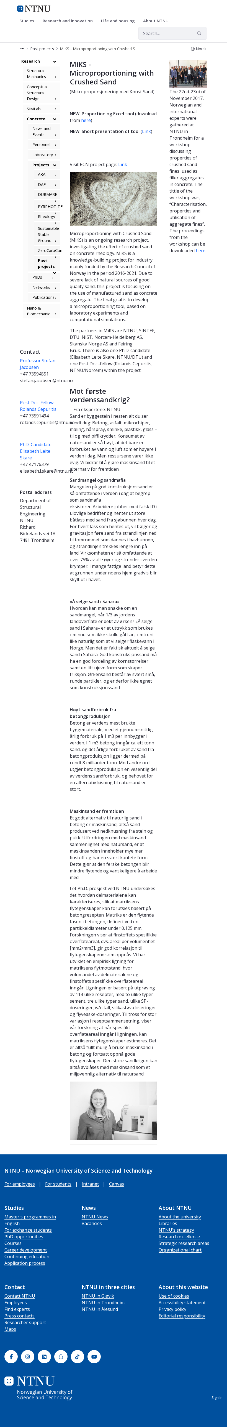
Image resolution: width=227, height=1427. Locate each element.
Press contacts (19, 1316)
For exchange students (28, 1230)
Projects (40, 164)
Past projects (46, 263)
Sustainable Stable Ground (48, 234)
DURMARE (47, 194)
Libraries (168, 1223)
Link (146, 131)
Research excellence (179, 1237)
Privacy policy (172, 1309)
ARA (41, 174)
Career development (25, 1250)
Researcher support (25, 1322)
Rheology (46, 216)
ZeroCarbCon (49, 250)
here (86, 120)
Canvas (116, 1184)
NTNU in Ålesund (100, 1309)
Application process (24, 1263)
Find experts (17, 1309)
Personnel (41, 144)
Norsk (201, 48)
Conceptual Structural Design (37, 92)
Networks (41, 287)
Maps (10, 1329)
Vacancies (92, 1223)
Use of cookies (174, 1296)
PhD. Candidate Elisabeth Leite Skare (35, 451)
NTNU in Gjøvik (98, 1296)
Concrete (36, 118)
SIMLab (34, 108)
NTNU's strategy (176, 1230)
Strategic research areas (184, 1243)
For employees (19, 1184)
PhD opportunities (23, 1237)
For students (58, 1184)
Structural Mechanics (36, 73)
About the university (180, 1217)
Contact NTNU (19, 1296)
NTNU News (95, 1217)
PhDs (37, 277)
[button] (22, 49)
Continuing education (26, 1256)
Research (30, 61)
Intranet (90, 1184)
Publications (43, 297)
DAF (42, 184)
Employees (15, 1303)
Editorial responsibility (182, 1316)
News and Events (41, 131)
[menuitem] (28, 21)
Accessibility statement (182, 1303)
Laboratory (42, 154)
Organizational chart (180, 1250)
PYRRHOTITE (49, 206)
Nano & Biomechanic (38, 311)
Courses (13, 1243)
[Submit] (200, 33)
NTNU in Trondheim (103, 1303)
